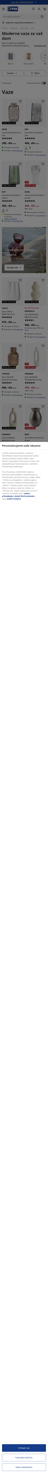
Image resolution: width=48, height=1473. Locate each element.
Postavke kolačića (24, 1457)
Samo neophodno (24, 1467)
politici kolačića (14, 499)
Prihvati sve (24, 1448)
